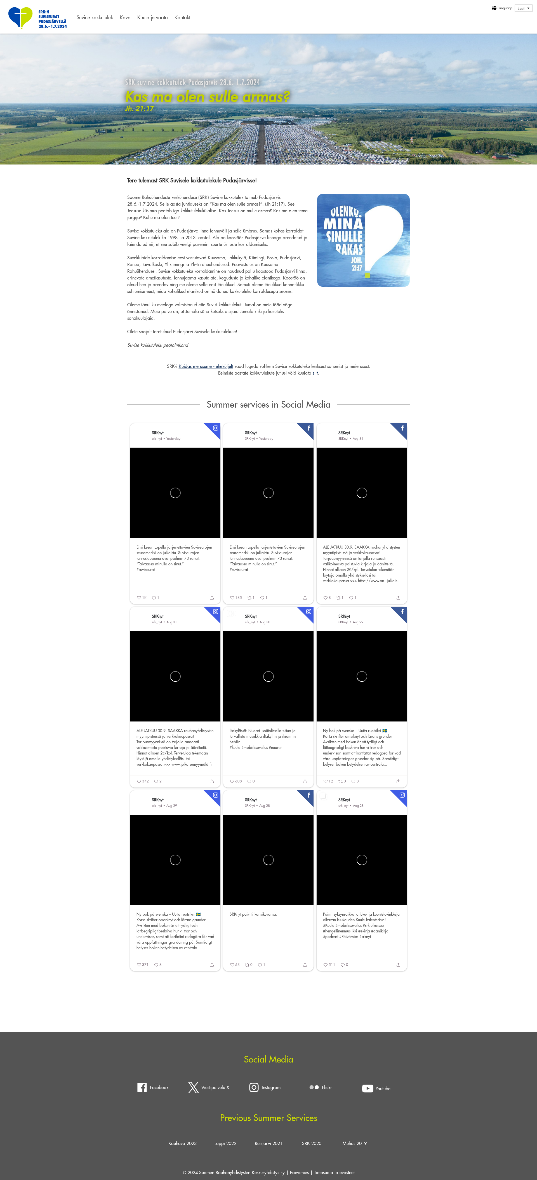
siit (315, 373)
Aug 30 (265, 622)
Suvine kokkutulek (95, 17)
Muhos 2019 (355, 1143)
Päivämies (299, 1172)
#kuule (235, 747)
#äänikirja (379, 931)
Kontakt (182, 17)
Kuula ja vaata (152, 17)
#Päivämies (348, 936)
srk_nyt (157, 438)
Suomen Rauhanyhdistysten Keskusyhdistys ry (242, 1172)
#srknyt (365, 936)
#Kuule (328, 925)
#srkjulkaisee (373, 925)
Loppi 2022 (225, 1143)
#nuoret (275, 747)
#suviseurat (145, 569)
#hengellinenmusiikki (340, 931)
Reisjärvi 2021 (268, 1143)
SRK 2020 (311, 1143)
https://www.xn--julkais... (379, 580)
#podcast (330, 936)
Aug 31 (358, 438)
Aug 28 (264, 805)
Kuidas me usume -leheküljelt (206, 366)
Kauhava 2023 (182, 1143)
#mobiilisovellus (254, 747)
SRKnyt (157, 432)
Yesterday (173, 438)
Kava (125, 17)
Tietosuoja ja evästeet (334, 1172)
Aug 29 (358, 622)
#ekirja (364, 931)
